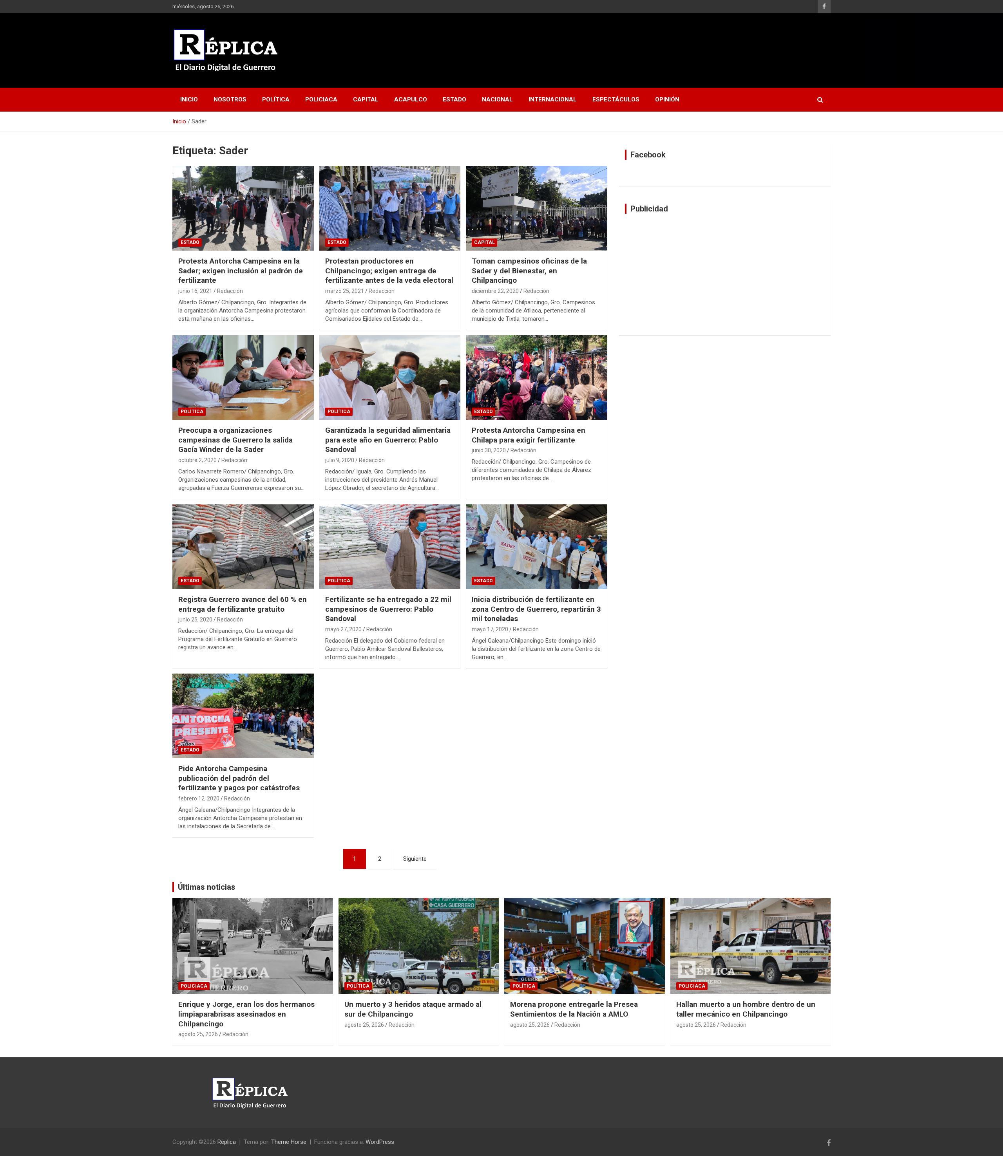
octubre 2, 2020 (197, 460)
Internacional (553, 99)
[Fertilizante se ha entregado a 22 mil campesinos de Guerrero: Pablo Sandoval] (390, 546)
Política (276, 99)
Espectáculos (615, 99)
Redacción (230, 291)
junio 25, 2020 (195, 619)
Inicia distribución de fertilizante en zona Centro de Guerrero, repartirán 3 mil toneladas (536, 609)
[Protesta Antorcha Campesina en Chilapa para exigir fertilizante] (536, 377)
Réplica (226, 1141)
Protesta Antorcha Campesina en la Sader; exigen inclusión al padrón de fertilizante (240, 270)
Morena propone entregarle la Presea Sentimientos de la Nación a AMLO (574, 1009)
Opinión (667, 99)
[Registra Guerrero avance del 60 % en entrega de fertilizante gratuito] (243, 546)
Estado (454, 99)
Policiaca (321, 99)
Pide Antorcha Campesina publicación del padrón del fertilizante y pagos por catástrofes (239, 778)
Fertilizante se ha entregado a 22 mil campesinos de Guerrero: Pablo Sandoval (388, 609)
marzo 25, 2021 (344, 291)
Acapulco (410, 99)
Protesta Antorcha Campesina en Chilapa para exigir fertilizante (528, 435)
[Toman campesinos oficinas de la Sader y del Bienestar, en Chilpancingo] (536, 208)
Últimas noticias (206, 887)
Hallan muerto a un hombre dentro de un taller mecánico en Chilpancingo (745, 1009)
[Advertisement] (725, 274)
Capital (365, 99)
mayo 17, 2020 (490, 629)
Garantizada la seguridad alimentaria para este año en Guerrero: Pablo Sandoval (388, 440)
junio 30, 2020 (489, 450)
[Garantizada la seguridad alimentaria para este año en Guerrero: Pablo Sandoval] (390, 377)
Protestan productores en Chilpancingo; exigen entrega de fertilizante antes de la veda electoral (389, 270)
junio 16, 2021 (195, 291)
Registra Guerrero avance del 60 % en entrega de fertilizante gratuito (242, 604)
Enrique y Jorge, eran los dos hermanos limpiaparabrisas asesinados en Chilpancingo (246, 1014)
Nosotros (230, 99)
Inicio (189, 99)
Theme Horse (288, 1141)
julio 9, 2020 (339, 460)
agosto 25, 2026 (198, 1034)
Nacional (497, 99)
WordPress (380, 1141)
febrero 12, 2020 (198, 798)
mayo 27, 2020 (343, 629)
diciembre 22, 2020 (495, 291)
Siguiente (415, 858)
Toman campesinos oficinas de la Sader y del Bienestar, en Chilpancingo (529, 270)
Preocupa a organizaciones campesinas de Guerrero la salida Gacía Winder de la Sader (235, 440)
